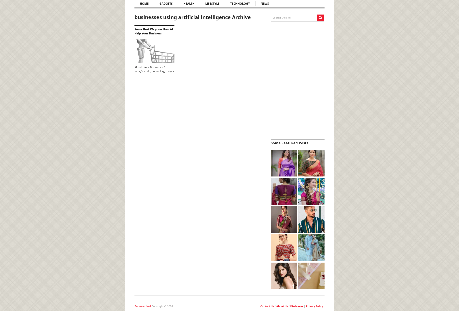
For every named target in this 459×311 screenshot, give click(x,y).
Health (189, 4)
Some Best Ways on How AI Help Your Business (153, 31)
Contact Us (267, 306)
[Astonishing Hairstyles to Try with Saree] (311, 192)
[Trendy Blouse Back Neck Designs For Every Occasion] (284, 192)
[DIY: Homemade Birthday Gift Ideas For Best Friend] (311, 276)
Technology (240, 4)
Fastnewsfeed (142, 306)
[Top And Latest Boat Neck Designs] (311, 163)
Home (144, 4)
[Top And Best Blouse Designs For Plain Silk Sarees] (284, 163)
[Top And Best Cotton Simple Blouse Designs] (284, 248)
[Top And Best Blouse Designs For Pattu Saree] (284, 220)
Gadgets (166, 4)
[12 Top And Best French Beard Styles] (311, 220)
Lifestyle (212, 4)
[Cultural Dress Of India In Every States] (311, 248)
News (265, 4)
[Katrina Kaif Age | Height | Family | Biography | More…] (284, 276)
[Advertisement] (298, 80)
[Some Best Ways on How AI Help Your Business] (154, 51)
